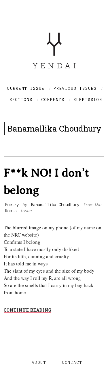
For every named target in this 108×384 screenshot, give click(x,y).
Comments (53, 100)
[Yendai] (54, 66)
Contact (72, 363)
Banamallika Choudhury (55, 205)
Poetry (12, 205)
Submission (87, 100)
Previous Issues (75, 88)
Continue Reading (27, 310)
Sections (21, 100)
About (39, 363)
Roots (11, 211)
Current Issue (26, 88)
